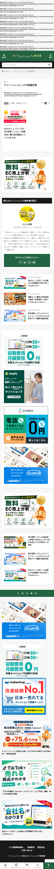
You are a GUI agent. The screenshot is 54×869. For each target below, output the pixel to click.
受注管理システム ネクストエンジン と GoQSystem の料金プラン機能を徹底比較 (38, 315)
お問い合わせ (27, 850)
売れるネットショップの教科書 (33, 856)
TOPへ (48, 867)
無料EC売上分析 (16, 867)
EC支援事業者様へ (16, 847)
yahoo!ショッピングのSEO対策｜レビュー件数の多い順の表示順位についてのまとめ (15, 133)
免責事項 (31, 847)
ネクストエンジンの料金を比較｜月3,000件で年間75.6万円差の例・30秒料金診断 (26, 752)
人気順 (12, 103)
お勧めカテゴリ (21, 103)
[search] (49, 65)
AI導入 (5, 867)
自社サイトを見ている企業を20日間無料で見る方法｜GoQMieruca (38, 283)
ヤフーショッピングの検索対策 (24, 71)
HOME (6, 71)
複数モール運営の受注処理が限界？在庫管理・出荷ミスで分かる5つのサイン (38, 299)
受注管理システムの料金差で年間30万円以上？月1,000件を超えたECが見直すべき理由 (39, 541)
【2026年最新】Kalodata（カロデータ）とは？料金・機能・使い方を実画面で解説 (26, 792)
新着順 (6, 103)
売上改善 (37, 867)
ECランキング (27, 867)
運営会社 (41, 847)
